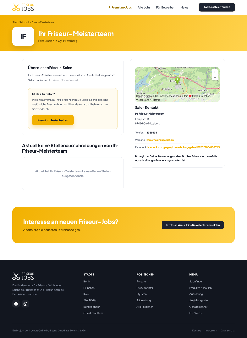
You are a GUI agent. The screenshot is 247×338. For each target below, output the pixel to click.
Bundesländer (91, 306)
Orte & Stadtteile (93, 313)
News (184, 7)
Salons (23, 22)
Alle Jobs (144, 7)
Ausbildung (196, 294)
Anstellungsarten (199, 300)
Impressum (211, 330)
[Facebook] (16, 304)
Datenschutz (228, 330)
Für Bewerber (165, 7)
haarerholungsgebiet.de (160, 140)
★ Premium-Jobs (120, 7)
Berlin (86, 281)
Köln (85, 294)
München (88, 288)
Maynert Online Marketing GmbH (47, 330)
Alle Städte (89, 300)
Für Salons (195, 313)
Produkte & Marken (200, 288)
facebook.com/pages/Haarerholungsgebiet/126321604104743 (183, 147)
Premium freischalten (52, 120)
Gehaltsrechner (198, 306)
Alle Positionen (144, 306)
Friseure (141, 281)
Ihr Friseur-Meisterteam (149, 113)
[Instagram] (25, 304)
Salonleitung (143, 300)
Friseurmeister (144, 288)
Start (15, 22)
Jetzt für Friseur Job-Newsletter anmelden (193, 225)
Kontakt (196, 330)
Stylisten (141, 294)
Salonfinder (196, 281)
